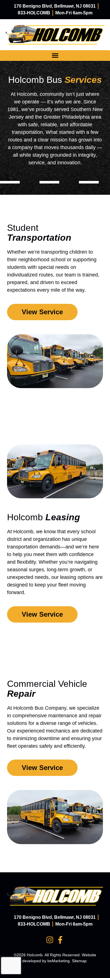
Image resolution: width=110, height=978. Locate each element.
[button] (55, 55)
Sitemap (79, 961)
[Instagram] (50, 940)
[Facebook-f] (60, 940)
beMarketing (58, 961)
